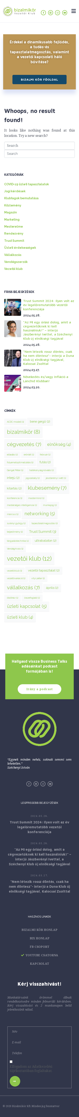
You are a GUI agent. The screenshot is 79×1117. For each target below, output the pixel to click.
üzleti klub (20, 617)
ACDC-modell (15, 421)
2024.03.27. (39, 875)
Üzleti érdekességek (20, 247)
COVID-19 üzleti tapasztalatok (26, 184)
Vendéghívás (15, 548)
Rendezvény (13, 233)
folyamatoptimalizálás (20, 462)
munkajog (50, 505)
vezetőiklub (14, 570)
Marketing (12, 219)
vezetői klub (29, 558)
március (12, 514)
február (45, 454)
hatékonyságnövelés (41, 470)
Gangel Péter (15, 470)
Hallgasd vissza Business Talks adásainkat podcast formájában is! (39, 666)
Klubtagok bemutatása (21, 198)
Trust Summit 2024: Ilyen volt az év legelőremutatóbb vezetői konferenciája (48, 305)
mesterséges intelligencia (22, 505)
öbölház (12, 597)
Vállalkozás (12, 255)
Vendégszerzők (16, 262)
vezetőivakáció (16, 578)
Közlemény (12, 205)
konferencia (14, 498)
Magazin (10, 212)
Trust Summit (14, 240)
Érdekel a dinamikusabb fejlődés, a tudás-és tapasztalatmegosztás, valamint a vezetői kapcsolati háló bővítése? (39, 52)
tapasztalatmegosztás (45, 523)
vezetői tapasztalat (43, 570)
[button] (39, 79)
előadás (12, 454)
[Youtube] (64, 12)
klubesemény (47, 488)
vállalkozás (23, 587)
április (52, 587)
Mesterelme (13, 226)
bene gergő (40, 421)
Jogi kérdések (14, 191)
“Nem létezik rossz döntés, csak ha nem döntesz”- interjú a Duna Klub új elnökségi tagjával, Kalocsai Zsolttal (48, 358)
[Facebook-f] (43, 12)
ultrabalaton (45, 540)
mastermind (36, 498)
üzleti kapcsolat (27, 606)
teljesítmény (15, 531)
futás (45, 462)
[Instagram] (57, 12)
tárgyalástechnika (18, 541)
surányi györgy (16, 523)
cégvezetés (24, 444)
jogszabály (33, 478)
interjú (13, 477)
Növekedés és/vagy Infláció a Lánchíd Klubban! (45, 379)
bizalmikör (23, 432)
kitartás (14, 488)
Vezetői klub (13, 269)
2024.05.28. (39, 816)
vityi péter (38, 578)
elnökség (59, 444)
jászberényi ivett (56, 478)
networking (39, 513)
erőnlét (29, 454)
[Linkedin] (50, 12)
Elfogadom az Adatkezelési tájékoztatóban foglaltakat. (31, 1069)
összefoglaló (32, 597)
